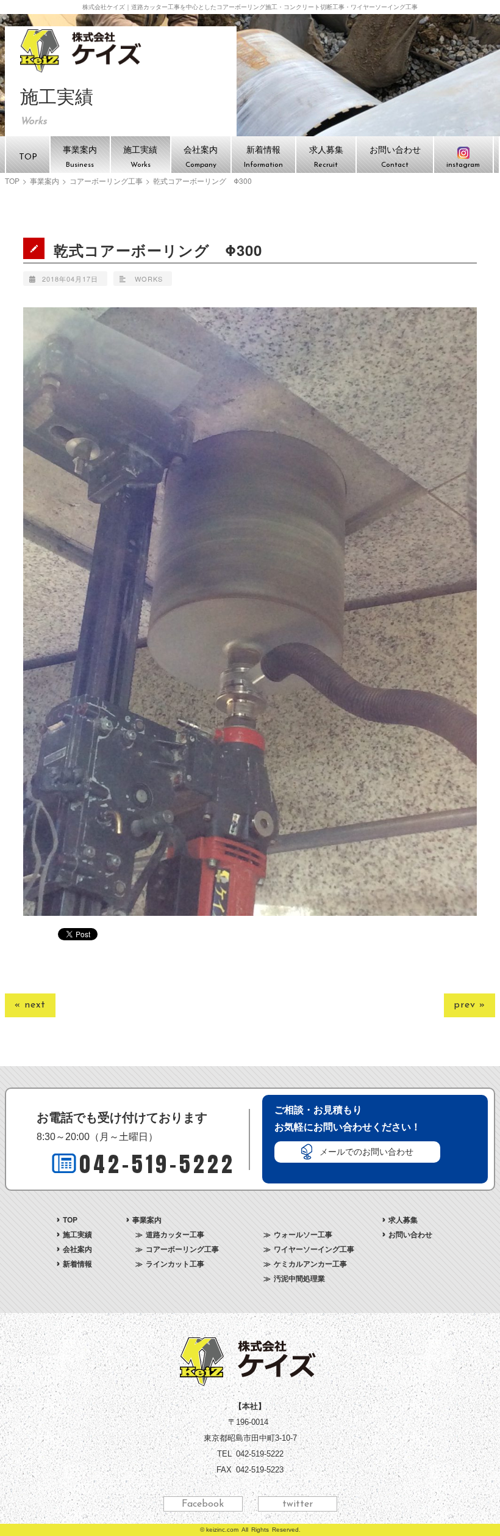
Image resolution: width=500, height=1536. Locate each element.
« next (30, 1005)
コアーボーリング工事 (106, 181)
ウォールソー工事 (303, 1234)
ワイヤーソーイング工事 (314, 1248)
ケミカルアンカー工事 (310, 1263)
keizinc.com (222, 1529)
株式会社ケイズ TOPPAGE (82, 50)
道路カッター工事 (175, 1234)
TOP (12, 181)
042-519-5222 (157, 1164)
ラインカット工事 (175, 1263)
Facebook (203, 1504)
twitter (297, 1504)
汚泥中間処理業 (299, 1278)
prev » (469, 1005)
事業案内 (44, 181)
